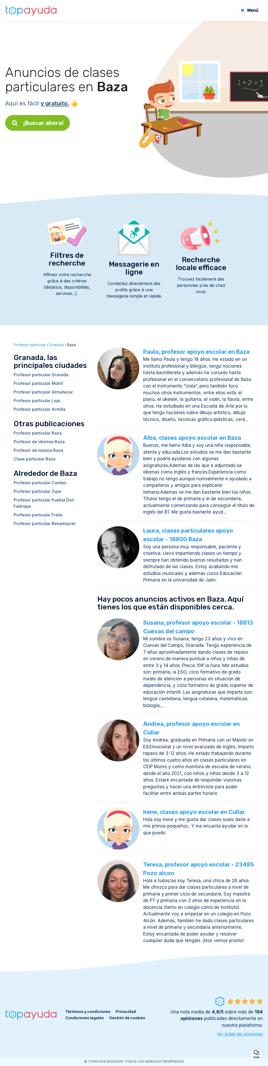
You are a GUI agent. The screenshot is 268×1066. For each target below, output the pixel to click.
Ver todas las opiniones (240, 1033)
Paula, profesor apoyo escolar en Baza (196, 351)
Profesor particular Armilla (39, 409)
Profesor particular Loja (37, 400)
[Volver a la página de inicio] (31, 10)
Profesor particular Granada (41, 374)
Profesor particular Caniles (40, 482)
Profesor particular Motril (38, 383)
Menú (252, 10)
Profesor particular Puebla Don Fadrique (44, 503)
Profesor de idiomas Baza (39, 441)
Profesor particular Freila (38, 514)
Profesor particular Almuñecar (43, 392)
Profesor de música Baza (38, 450)
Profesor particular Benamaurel (44, 523)
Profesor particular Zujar (38, 491)
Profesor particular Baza (38, 433)
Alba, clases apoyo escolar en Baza (192, 437)
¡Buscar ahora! (43, 122)
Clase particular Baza (34, 458)
